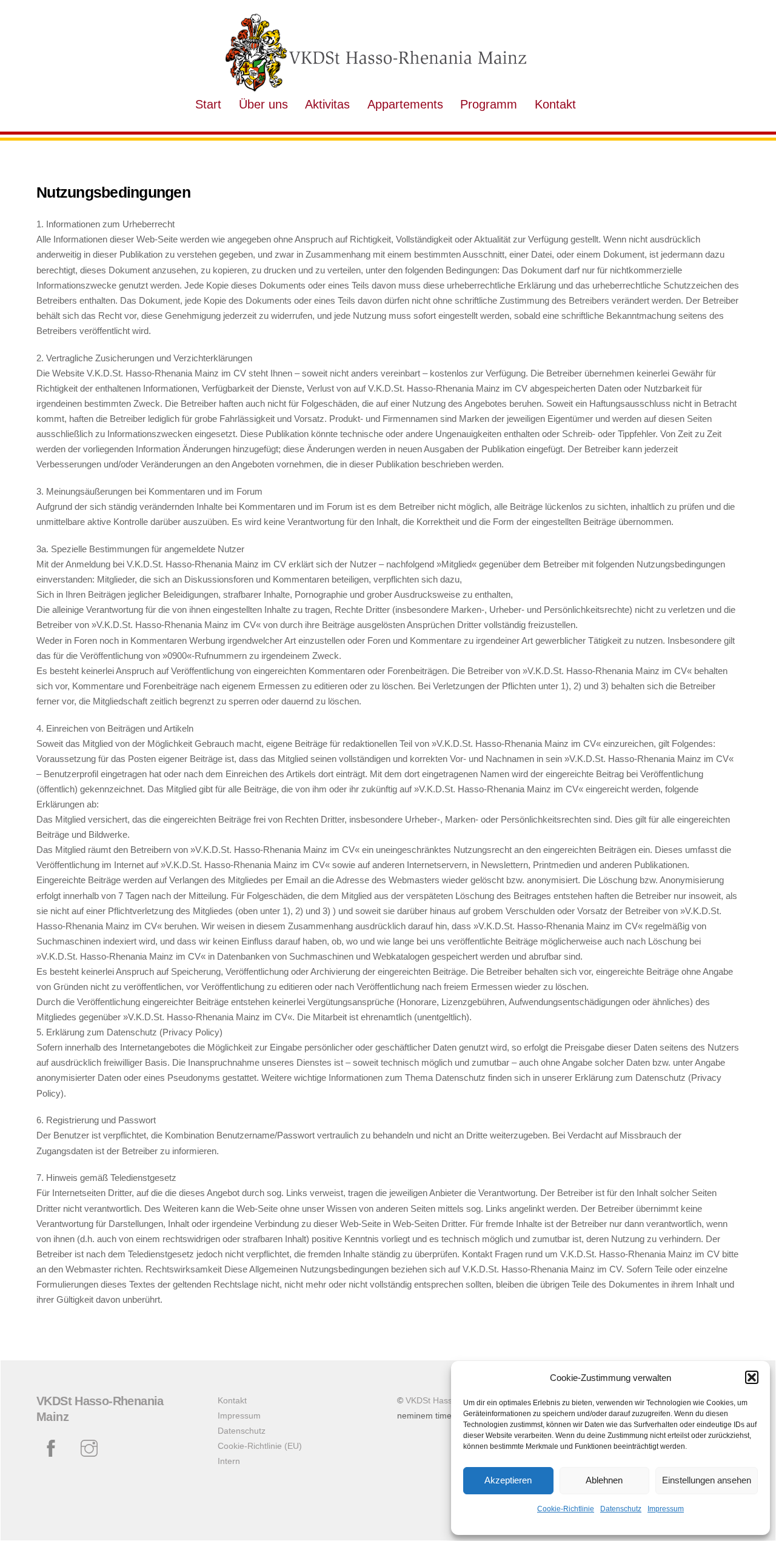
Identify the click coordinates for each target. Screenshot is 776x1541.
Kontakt (555, 104)
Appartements (405, 104)
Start (208, 104)
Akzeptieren (508, 1480)
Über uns (263, 104)
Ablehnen (604, 1480)
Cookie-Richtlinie (565, 1509)
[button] (752, 1377)
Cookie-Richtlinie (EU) (260, 1446)
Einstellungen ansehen (706, 1480)
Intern (229, 1461)
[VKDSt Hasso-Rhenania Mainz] (375, 87)
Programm (488, 104)
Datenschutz (620, 1509)
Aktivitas (327, 104)
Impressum (665, 1509)
